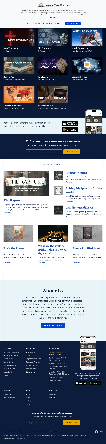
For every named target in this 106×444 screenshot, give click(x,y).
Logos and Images (9, 432)
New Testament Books (11, 352)
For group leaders (9, 398)
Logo (70, 123)
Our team (29, 404)
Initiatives (54, 349)
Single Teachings (9, 359)
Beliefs (28, 398)
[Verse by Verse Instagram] (101, 431)
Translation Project (55, 381)
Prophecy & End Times (34, 359)
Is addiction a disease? (79, 207)
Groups (7, 391)
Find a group (8, 394)
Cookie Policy (24, 13)
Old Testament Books (11, 355)
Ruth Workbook (14, 248)
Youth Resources (9, 369)
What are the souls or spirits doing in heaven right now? (52, 249)
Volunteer (52, 398)
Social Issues (30, 372)
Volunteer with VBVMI (56, 377)
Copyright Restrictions (24, 432)
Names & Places (31, 369)
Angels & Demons (32, 365)
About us (29, 394)
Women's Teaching (10, 365)
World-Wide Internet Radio (58, 363)
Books (6, 375)
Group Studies (8, 372)
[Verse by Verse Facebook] (96, 431)
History (28, 401)
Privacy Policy (37, 432)
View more (7, 212)
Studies (7, 349)
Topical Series (8, 362)
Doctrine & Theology (33, 362)
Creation (29, 355)
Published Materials (55, 355)
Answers (30, 349)
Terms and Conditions (51, 432)
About (29, 391)
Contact (53, 391)
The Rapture (13, 200)
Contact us (52, 394)
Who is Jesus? (31, 352)
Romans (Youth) (76, 173)
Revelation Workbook (87, 248)
